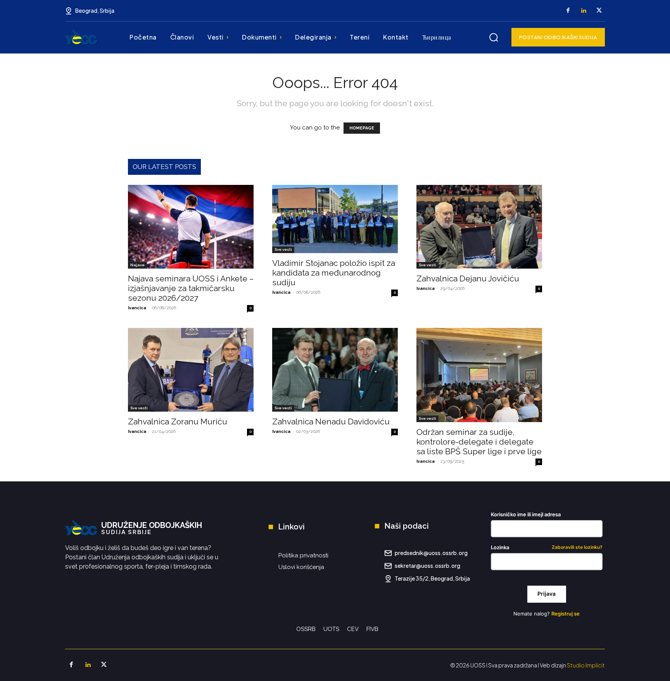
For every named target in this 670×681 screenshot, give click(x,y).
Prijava (546, 593)
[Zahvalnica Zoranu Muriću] (191, 370)
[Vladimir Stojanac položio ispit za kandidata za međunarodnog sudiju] (335, 219)
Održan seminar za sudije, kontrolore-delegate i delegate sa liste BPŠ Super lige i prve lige (479, 441)
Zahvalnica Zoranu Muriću (177, 421)
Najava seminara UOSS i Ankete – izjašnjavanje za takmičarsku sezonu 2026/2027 (191, 288)
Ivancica (137, 307)
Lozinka (547, 547)
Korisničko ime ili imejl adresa (526, 514)
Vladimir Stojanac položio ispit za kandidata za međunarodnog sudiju (333, 272)
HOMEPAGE (361, 128)
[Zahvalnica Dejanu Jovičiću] (479, 227)
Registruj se (565, 613)
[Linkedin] (583, 11)
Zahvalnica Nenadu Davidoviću (331, 421)
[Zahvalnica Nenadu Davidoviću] (335, 370)
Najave (137, 265)
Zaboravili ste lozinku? (577, 547)
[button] (494, 37)
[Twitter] (599, 11)
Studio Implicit (586, 665)
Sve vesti (283, 249)
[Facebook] (568, 11)
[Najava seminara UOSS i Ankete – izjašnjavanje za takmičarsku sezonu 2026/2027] (191, 227)
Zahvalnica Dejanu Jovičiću (467, 278)
